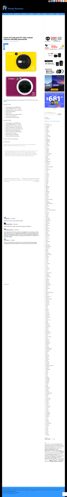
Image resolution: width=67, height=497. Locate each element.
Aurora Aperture (49, 153)
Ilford (47, 233)
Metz (47, 289)
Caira (47, 165)
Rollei (47, 357)
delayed (55, 446)
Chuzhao (47, 176)
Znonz (47, 432)
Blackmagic (48, 158)
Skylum (47, 377)
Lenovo (47, 267)
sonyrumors (59, 457)
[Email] (21, 48)
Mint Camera (48, 296)
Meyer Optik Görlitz (49, 292)
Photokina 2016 (54, 455)
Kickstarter (47, 450)
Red (46, 352)
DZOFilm (47, 191)
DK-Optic (47, 187)
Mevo (47, 291)
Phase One (48, 331)
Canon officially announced (9, 100)
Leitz (47, 266)
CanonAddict (51, 14)
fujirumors (52, 449)
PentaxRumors (32, 14)
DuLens (47, 189)
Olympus (47, 315)
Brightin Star (48, 161)
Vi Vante (47, 407)
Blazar (47, 160)
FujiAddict (38, 14)
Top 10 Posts (48, 398)
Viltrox (47, 408)
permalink (5, 145)
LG (46, 271)
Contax (47, 177)
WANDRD (48, 414)
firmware (54, 448)
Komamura (48, 253)
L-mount (52, 450)
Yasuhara (47, 421)
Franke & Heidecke (49, 203)
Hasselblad (48, 223)
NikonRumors (17, 14)
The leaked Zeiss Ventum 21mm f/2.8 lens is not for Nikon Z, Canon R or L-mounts (12, 180)
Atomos (47, 152)
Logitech (47, 275)
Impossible (48, 234)
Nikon (47, 305)
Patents (62, 452)
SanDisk (47, 364)
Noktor (47, 310)
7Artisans (47, 126)
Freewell (47, 206)
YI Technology (48, 423)
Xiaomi (47, 419)
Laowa (47, 261)
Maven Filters (48, 284)
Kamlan (47, 244)
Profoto (47, 346)
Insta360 (47, 236)
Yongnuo (47, 425)
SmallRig (47, 380)
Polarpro (47, 340)
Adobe (47, 128)
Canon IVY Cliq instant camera (24, 144)
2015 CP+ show (50, 444)
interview (57, 449)
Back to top (7, 284)
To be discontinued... (53, 458)
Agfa (47, 132)
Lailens (47, 259)
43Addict (57, 14)
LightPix (47, 274)
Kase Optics (48, 245)
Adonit (47, 130)
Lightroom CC (47, 451)
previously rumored (20, 100)
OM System (48, 317)
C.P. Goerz (48, 164)
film (63, 446)
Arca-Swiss (48, 145)
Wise (47, 417)
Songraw (47, 382)
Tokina (47, 397)
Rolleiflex (48, 359)
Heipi (47, 224)
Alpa (47, 138)
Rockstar (47, 355)
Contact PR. (17, 492)
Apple (47, 143)
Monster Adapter (49, 298)
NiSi (47, 306)
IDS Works (48, 230)
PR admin (6, 41)
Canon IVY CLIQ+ (7, 120)
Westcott (47, 415)
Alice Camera (48, 136)
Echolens (47, 193)
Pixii (47, 335)
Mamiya (47, 280)
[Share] (21, 49)
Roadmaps (54, 457)
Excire (47, 198)
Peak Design (48, 326)
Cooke (47, 178)
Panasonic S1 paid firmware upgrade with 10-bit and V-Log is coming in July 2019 (30, 180)
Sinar (47, 373)
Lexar (47, 270)
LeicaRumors (24, 14)
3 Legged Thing (49, 124)
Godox (47, 215)
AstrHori (47, 151)
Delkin (47, 183)
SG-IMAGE (48, 369)
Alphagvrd (48, 139)
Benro (47, 157)
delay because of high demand (49, 446)
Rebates (49, 457)
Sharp (47, 370)
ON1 (47, 318)
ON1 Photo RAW (57, 451)
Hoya (47, 229)
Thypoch (47, 394)
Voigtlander (48, 412)
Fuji (46, 207)
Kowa (47, 255)
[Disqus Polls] (21, 200)
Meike (47, 287)
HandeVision (48, 220)
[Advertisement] (21, 26)
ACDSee (47, 127)
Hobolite (47, 225)
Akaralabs (48, 135)
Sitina (47, 376)
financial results (48, 448)
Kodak (47, 250)
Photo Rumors (15, 8)
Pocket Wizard (48, 336)
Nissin (47, 308)
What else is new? (56, 461)
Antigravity (48, 141)
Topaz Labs (48, 399)
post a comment (22, 145)
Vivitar (47, 411)
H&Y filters (48, 219)
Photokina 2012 (59, 454)
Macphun (47, 279)
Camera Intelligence (49, 166)
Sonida (47, 383)
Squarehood (48, 387)
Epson (47, 194)
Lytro (47, 278)
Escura (47, 195)
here (17, 138)
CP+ (63, 445)
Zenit (47, 429)
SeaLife (47, 368)
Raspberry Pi (48, 349)
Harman (47, 221)
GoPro (47, 216)
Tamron (47, 389)
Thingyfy (47, 391)
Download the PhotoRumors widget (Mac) (9, 491)
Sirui (47, 374)
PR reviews (48, 343)
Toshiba (47, 400)
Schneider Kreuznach (50, 365)
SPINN (47, 386)
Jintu (47, 240)
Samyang (47, 363)
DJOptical (47, 186)
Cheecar (47, 173)
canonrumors (48, 445)
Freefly (47, 204)
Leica (47, 264)
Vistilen (47, 410)
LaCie (47, 258)
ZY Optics (48, 434)
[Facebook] (21, 45)
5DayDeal (46, 444)
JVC (46, 242)
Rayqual (47, 351)
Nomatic (47, 312)
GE (46, 211)
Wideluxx (48, 416)
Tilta (47, 395)
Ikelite (47, 232)
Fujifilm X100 (47, 449)
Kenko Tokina (48, 246)
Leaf (47, 262)
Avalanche (48, 155)
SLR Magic (48, 378)
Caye (47, 172)
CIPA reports (59, 445)
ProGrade (47, 347)
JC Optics (47, 238)
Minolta (47, 293)
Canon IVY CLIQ (7, 104)
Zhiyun (47, 431)
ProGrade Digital (49, 348)
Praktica (47, 344)
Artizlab (47, 148)
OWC (47, 322)
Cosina (47, 179)
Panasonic (48, 325)
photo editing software (52, 454)
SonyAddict (44, 14)
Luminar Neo (52, 452)
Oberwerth (48, 314)
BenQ (47, 156)
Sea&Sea (47, 366)
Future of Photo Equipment (51, 210)
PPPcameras (48, 342)
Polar (47, 338)
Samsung (47, 361)
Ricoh (47, 353)
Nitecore (47, 309)
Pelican (47, 327)
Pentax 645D (47, 453)
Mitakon (47, 297)
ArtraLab (47, 149)
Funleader (48, 208)
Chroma (47, 174)
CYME (47, 181)
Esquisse (47, 196)
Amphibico (48, 140)
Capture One (48, 169)
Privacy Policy (33, 489)
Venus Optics (48, 406)
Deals (47, 182)
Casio (47, 170)
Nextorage (48, 304)
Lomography (48, 276)
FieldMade (48, 202)
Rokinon (47, 356)
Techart (47, 390)
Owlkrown (48, 323)
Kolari (47, 251)
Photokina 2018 (59, 455)
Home (5, 14)
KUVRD (47, 257)
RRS (47, 360)
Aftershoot (48, 131)
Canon (13, 144)
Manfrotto (48, 283)
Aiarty (47, 134)
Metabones (48, 288)
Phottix (47, 334)
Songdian (47, 381)
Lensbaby (47, 268)
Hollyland (48, 228)
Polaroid (47, 339)
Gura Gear (48, 217)
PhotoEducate (48, 332)
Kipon (47, 249)
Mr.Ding (47, 300)
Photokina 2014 (48, 455)
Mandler (47, 281)
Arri (46, 147)
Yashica (47, 420)
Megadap (47, 285)
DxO (47, 190)
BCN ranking (54, 444)
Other (47, 321)
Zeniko (47, 428)
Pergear (47, 330)
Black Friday (59, 444)
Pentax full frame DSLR (52, 453)
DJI (46, 185)
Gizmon (47, 213)
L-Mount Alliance (58, 450)
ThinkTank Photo (49, 393)
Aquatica (47, 144)
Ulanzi (47, 404)
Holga (47, 227)
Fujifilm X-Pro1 (59, 448)
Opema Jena (48, 319)
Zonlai (47, 433)
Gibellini (47, 212)
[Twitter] (21, 46)
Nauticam (47, 301)
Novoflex (47, 313)
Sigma (47, 372)
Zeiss (47, 427)
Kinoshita (47, 247)
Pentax (47, 329)
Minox (47, 295)
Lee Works (48, 263)
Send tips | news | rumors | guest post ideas (52, 121)
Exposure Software (49, 199)
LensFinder (10, 14)
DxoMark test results (60, 446)
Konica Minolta (49, 254)
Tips (62, 14)
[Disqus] (21, 232)
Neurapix (47, 302)
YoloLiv (47, 424)
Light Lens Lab (48, 272)
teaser (46, 458)
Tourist (47, 402)
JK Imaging (48, 241)
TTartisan (47, 403)
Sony (47, 385)
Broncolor (48, 162)
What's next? (47, 461)
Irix (46, 237)
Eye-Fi (47, 200)
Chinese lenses (54, 445)
